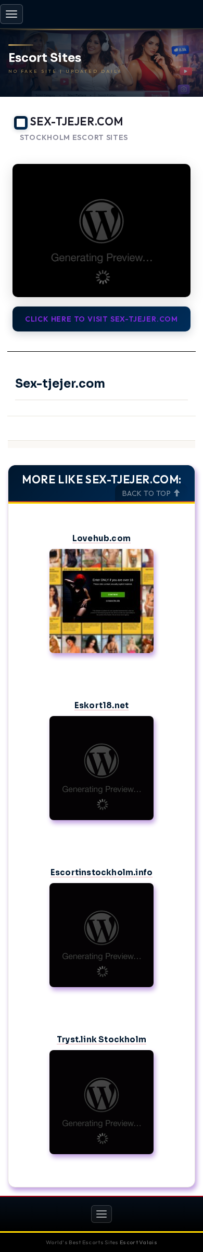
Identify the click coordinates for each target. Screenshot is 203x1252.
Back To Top (147, 493)
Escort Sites (44, 58)
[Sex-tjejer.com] (101, 231)
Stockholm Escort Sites (74, 138)
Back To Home (166, 150)
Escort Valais (138, 1242)
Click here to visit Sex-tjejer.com (101, 319)
